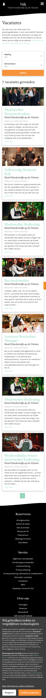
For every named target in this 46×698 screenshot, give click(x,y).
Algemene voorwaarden (23, 558)
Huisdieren (23, 581)
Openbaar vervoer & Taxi (23, 588)
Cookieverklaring (36, 673)
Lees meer (8, 141)
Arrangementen (23, 520)
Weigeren (9, 692)
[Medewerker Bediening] (23, 211)
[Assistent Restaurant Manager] (23, 323)
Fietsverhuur (23, 535)
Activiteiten (23, 542)
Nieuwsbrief (23, 612)
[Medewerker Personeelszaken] (23, 96)
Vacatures (23, 608)
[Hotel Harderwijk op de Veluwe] (23, 6)
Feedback (45, 286)
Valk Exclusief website (23, 615)
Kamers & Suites (23, 524)
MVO (23, 584)
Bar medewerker (16, 281)
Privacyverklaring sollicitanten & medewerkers (23, 573)
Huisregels (23, 604)
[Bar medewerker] (23, 267)
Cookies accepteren (30, 692)
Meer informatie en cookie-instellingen (18, 686)
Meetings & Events (23, 538)
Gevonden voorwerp (23, 577)
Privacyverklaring (23, 570)
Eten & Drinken (23, 527)
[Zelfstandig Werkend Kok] (23, 156)
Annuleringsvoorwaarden (23, 562)
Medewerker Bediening (22, 224)
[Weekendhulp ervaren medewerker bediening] (23, 442)
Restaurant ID (23, 531)
